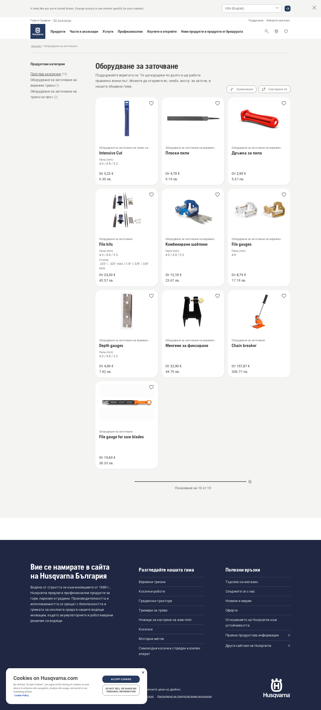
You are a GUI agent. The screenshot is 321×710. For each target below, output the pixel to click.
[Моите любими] (286, 31)
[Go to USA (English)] (288, 9)
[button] (58, 31)
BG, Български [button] (62, 20)
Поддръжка (256, 20)
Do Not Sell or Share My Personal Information (121, 690)
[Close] (143, 672)
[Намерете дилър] (276, 31)
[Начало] (37, 31)
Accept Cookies (121, 679)
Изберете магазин (278, 20)
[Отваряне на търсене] (266, 31)
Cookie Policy (21, 695)
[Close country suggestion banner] (314, 8)
